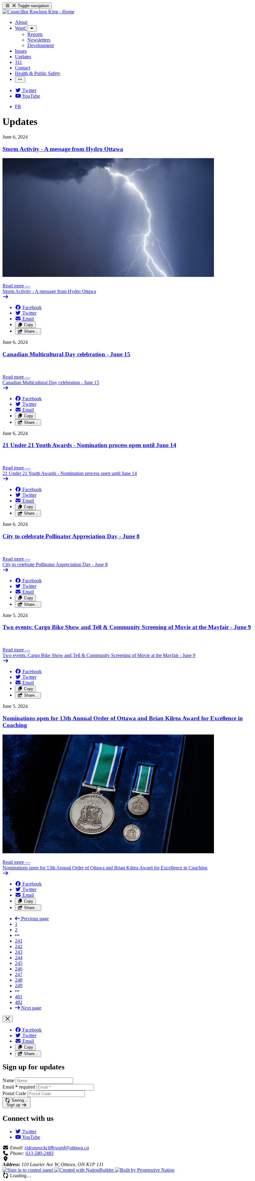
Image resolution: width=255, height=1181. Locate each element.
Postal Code (14, 1093)
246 (18, 968)
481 (18, 996)
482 (18, 1002)
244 (18, 957)
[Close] (7, 1019)
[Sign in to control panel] (28, 1170)
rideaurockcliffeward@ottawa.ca (57, 1147)
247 (18, 974)
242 (18, 946)
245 (18, 963)
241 (18, 940)
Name (8, 1080)
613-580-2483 (39, 1153)
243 (18, 952)
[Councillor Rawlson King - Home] (38, 11)
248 (18, 980)
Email (18, 1087)
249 (18, 985)
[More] (32, 28)
